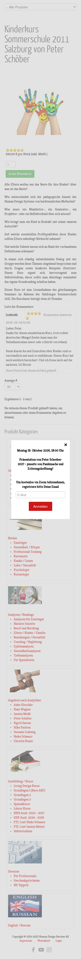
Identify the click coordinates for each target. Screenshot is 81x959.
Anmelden (40, 506)
